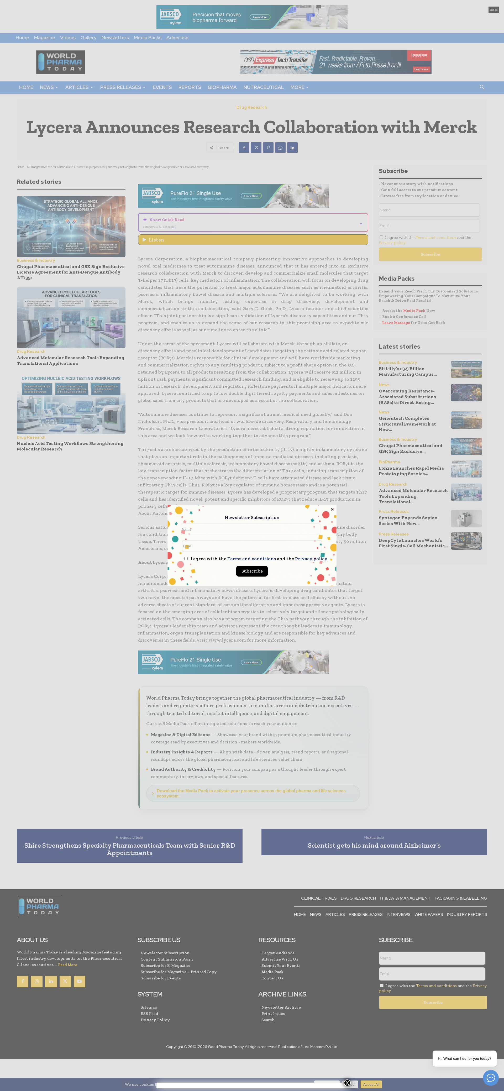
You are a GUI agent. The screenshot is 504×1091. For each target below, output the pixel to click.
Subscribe (252, 571)
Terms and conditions (251, 559)
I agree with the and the (258, 559)
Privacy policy (311, 559)
